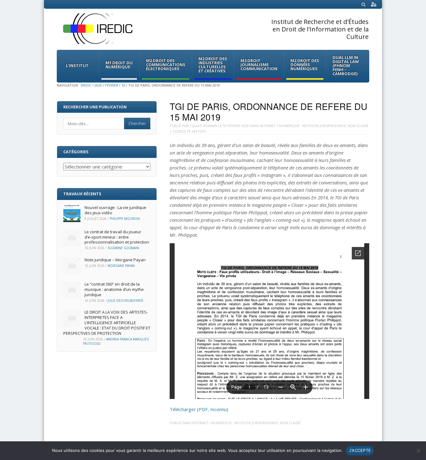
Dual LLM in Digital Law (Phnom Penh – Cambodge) (345, 65)
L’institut (77, 65)
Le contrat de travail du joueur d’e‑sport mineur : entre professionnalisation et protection (117, 237)
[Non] (418, 451)
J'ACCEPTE (360, 450)
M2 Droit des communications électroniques (165, 64)
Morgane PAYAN (121, 265)
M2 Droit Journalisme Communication (258, 64)
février (111, 85)
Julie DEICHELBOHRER (125, 300)
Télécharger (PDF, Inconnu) (199, 409)
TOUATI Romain (203, 125)
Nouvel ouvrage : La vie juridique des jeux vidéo (115, 210)
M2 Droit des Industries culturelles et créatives (212, 65)
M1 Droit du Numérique (119, 64)
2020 (98, 85)
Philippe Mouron (125, 218)
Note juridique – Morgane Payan (115, 260)
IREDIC (86, 85)
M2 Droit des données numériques (304, 64)
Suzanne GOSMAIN (123, 248)
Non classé (358, 125)
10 (123, 85)
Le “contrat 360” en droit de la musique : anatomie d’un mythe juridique (114, 289)
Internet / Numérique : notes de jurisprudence (303, 125)
